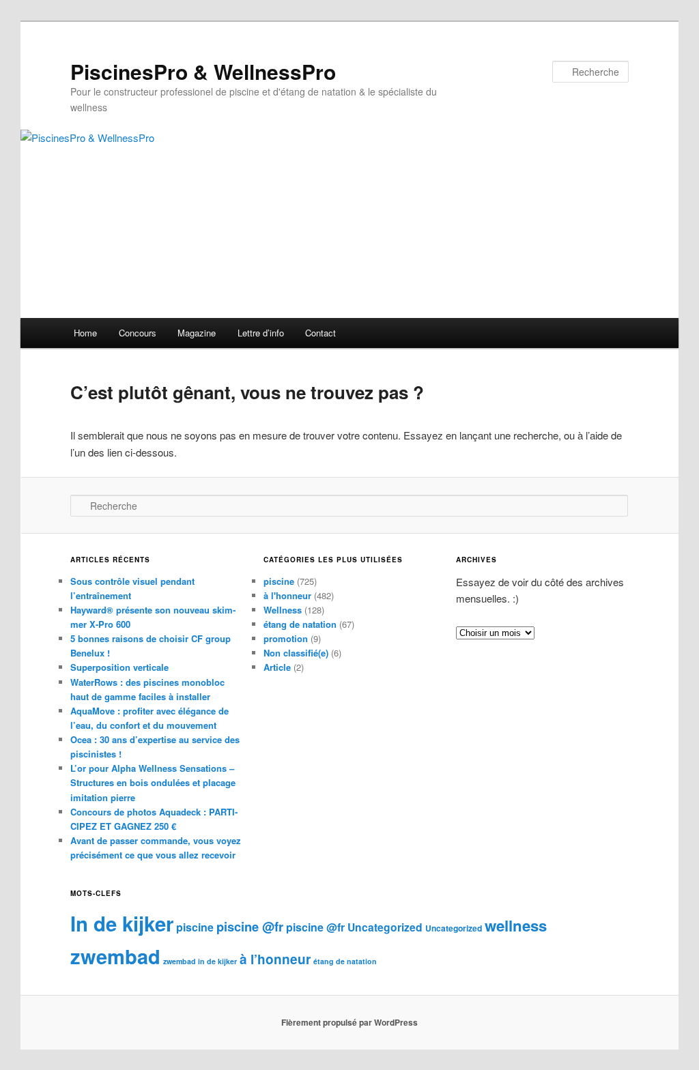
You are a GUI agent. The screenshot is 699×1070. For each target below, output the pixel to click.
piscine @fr (249, 926)
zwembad (115, 956)
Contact (320, 332)
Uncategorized (385, 927)
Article (277, 667)
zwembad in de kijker (200, 961)
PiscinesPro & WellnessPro (203, 71)
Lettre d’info (261, 332)
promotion (285, 638)
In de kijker (121, 923)
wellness (516, 925)
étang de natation (300, 624)
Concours (137, 332)
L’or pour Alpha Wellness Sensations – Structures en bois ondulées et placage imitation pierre (153, 782)
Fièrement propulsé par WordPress (349, 1022)
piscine (278, 581)
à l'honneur (287, 595)
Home (85, 332)
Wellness (282, 609)
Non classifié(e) (295, 652)
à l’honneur (275, 959)
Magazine (196, 332)
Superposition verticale (119, 667)
